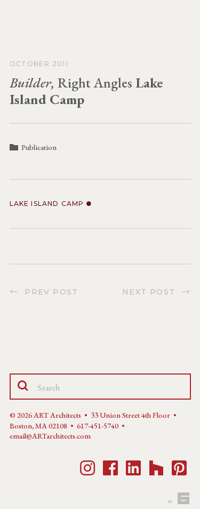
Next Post (151, 292)
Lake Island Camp (48, 204)
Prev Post (48, 292)
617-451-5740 (97, 426)
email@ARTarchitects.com (50, 436)
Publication (39, 147)
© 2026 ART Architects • (50, 415)
